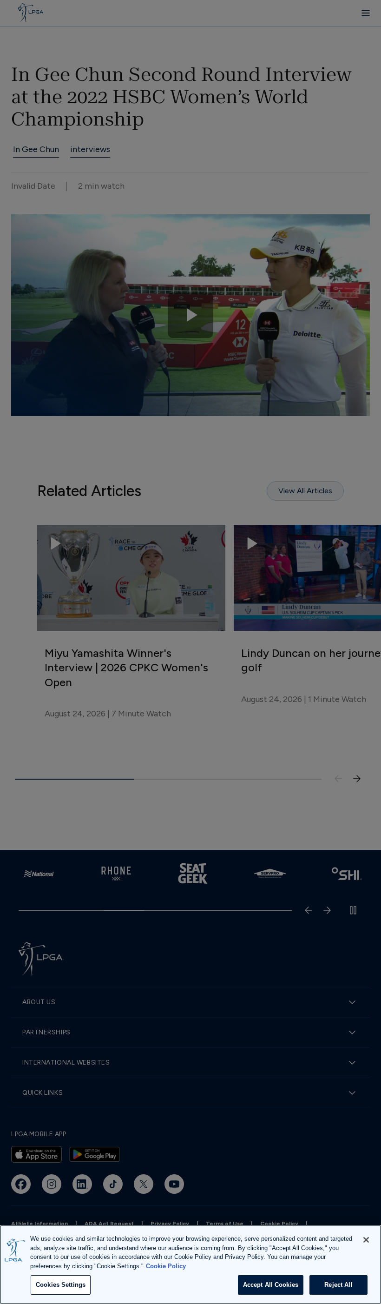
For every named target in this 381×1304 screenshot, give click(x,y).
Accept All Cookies (270, 1284)
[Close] (366, 1240)
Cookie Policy (166, 1266)
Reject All (338, 1284)
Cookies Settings (60, 1284)
